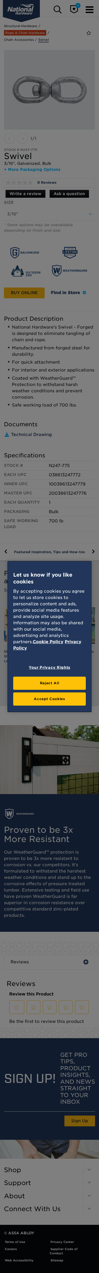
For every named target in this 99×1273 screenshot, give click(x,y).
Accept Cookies (49, 699)
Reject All (49, 683)
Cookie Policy (48, 641)
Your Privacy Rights (49, 667)
